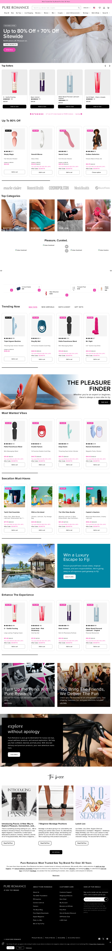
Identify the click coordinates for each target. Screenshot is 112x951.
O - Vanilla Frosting (11, 628)
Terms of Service (50, 938)
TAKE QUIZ (104, 402)
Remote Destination (93, 447)
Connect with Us (38, 903)
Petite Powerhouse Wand (68, 341)
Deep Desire (63, 447)
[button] (19, 13)
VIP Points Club (65, 917)
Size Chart (63, 899)
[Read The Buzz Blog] (56, 777)
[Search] (79, 8)
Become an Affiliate (66, 906)
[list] (56, 152)
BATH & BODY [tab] (64, 307)
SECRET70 (66, 1)
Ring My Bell (35, 341)
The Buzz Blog (38, 910)
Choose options (96, 172)
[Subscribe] (106, 899)
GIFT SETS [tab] (79, 307)
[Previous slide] (52, 60)
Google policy (100, 944)
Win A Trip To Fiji (38, 924)
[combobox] (56, 8)
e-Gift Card (63, 920)
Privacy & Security (37, 938)
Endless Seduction (92, 154)
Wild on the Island (37, 512)
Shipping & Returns (66, 896)
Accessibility (61, 938)
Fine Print (63, 910)
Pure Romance (15, 939)
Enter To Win (69, 577)
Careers (35, 906)
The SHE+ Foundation (40, 896)
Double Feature (36, 447)
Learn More (14, 754)
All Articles (56, 852)
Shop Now (9, 50)
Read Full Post (8, 843)
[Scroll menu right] (109, 13)
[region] (56, 39)
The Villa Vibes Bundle (67, 512)
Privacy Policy (93, 944)
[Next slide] (60, 60)
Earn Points (8, 703)
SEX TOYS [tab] (33, 307)
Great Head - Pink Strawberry (37, 629)
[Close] (110, 942)
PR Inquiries (37, 899)
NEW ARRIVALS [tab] (47, 307)
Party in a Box (37, 920)
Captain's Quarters (93, 512)
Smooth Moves (36, 154)
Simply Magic (9, 154)
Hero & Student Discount (68, 913)
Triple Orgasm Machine (12, 341)
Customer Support (66, 892)
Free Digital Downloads (40, 913)
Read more (56, 876)
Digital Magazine (38, 917)
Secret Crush (63, 154)
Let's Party (63, 703)
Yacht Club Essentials (12, 512)
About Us (36, 892)
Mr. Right (89, 341)
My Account (64, 903)
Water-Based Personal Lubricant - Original (94, 629)
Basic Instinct (63, 628)
